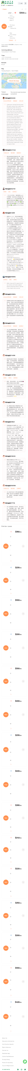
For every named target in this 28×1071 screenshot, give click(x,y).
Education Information (8, 1041)
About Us (4, 1038)
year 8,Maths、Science (11, 13)
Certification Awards (8, 1044)
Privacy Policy (6, 1059)
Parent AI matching (7, 1062)
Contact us (5, 1050)
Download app (6, 1053)
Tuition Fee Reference (8, 1056)
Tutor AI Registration (8, 1065)
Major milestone (6, 1047)
